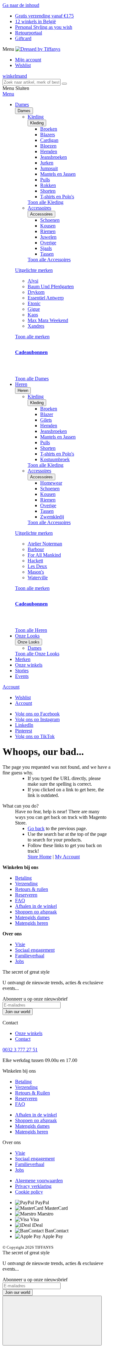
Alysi (33, 281)
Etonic (34, 303)
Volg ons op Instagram (37, 719)
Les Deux (37, 566)
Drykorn (36, 292)
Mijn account (28, 59)
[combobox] (32, 82)
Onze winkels (28, 665)
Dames (24, 110)
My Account (67, 856)
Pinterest (23, 730)
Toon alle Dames (32, 378)
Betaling (23, 878)
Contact (22, 1039)
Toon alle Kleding (45, 202)
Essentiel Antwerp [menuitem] (46, 297)
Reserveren (26, 895)
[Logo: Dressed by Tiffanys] (37, 49)
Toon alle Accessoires (49, 259)
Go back (36, 828)
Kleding (37, 123)
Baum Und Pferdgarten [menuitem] (51, 286)
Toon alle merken (32, 336)
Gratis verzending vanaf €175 (44, 15)
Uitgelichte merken (34, 270)
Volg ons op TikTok (35, 736)
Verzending (26, 883)
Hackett (35, 560)
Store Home (39, 856)
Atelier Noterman (45, 543)
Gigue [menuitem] (34, 309)
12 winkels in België (35, 21)
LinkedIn (24, 725)
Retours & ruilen (31, 889)
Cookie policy (29, 1191)
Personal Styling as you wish (43, 27)
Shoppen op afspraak (36, 911)
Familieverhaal (29, 955)
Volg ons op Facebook (37, 713)
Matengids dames (32, 917)
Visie (20, 944)
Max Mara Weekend (48, 320)
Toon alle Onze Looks (37, 653)
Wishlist (23, 65)
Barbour (36, 549)
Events (22, 676)
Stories (22, 670)
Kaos (33, 314)
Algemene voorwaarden (39, 1180)
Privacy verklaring (33, 1186)
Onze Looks (29, 642)
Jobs (19, 961)
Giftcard (23, 38)
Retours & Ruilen (32, 1093)
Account (11, 687)
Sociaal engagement (35, 950)
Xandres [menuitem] (36, 326)
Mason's (36, 572)
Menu (8, 93)
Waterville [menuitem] (38, 577)
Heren (23, 390)
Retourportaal (28, 32)
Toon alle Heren (31, 630)
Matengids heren (31, 923)
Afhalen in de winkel (36, 906)
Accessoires (41, 214)
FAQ (20, 900)
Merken (22, 659)
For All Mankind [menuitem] (44, 555)
